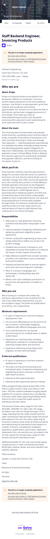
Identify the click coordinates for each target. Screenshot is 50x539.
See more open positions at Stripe (25, 512)
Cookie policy (30, 534)
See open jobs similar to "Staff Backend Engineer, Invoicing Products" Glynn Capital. (27, 60)
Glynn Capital (19, 7)
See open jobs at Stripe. (17, 56)
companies (17, 23)
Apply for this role (10, 481)
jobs (6, 23)
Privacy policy (19, 534)
